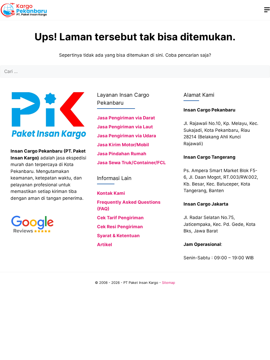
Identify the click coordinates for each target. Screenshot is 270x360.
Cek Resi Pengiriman (120, 226)
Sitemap (168, 282)
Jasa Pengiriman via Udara (126, 135)
